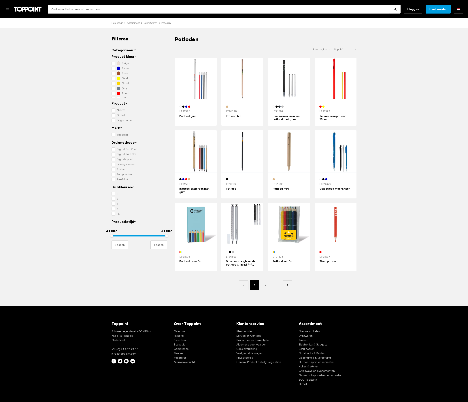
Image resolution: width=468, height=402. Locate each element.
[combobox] (224, 9)
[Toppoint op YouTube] (126, 361)
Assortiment (133, 23)
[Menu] (8, 9)
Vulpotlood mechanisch (334, 188)
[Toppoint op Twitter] (120, 361)
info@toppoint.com (124, 353)
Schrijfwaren (150, 23)
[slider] (111, 235)
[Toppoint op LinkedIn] (132, 361)
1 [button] (254, 285)
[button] (287, 285)
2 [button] (265, 285)
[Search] (395, 9)
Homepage (117, 23)
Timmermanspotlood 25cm (332, 117)
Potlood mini (281, 188)
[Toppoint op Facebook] (114, 361)
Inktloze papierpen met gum (194, 190)
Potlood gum (187, 116)
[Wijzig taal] (458, 9)
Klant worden (438, 9)
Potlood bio (233, 116)
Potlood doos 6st (190, 261)
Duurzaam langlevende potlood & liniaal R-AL (241, 263)
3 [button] (276, 285)
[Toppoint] (27, 9)
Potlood (231, 188)
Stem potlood (328, 261)
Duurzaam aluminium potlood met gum (286, 117)
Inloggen (413, 9)
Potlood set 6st (283, 261)
